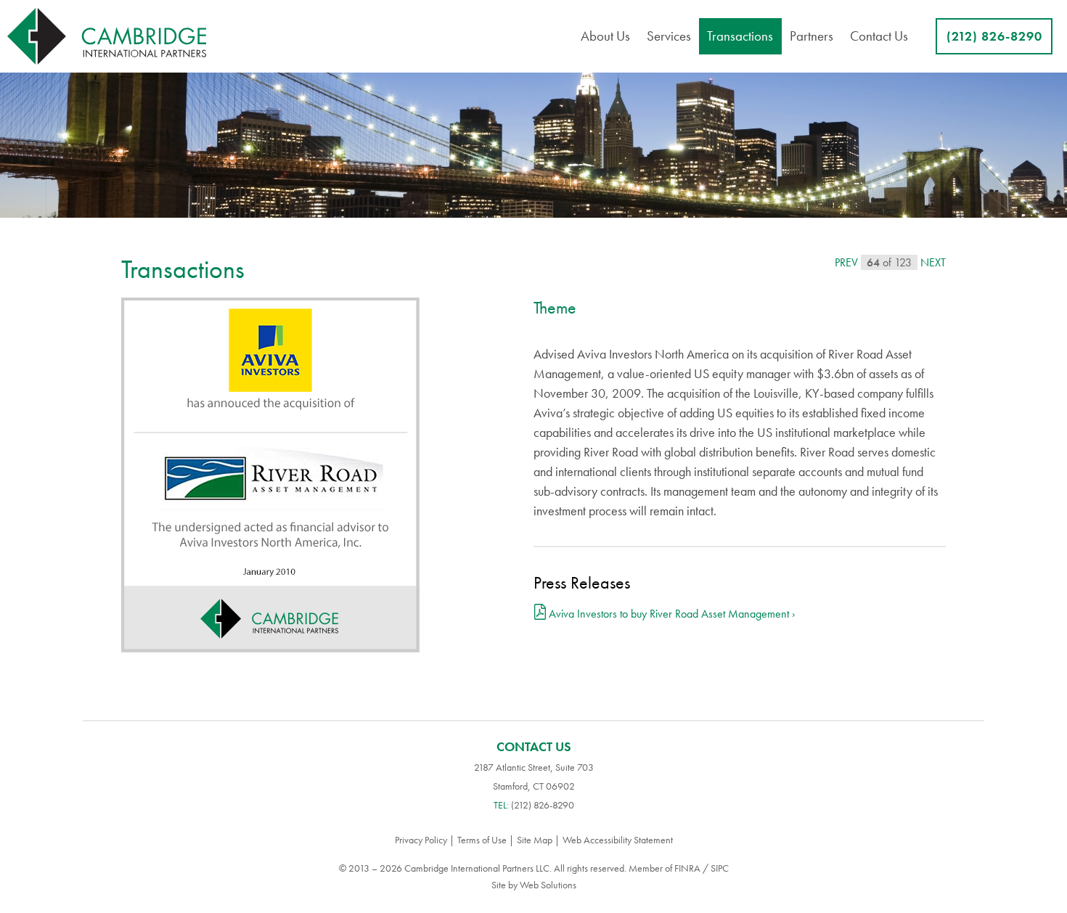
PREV (846, 262)
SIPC (720, 868)
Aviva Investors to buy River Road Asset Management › (672, 613)
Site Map (534, 839)
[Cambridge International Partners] (106, 36)
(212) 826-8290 (994, 36)
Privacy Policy (421, 839)
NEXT (933, 262)
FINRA (687, 868)
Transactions (740, 36)
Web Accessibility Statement (618, 839)
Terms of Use (482, 839)
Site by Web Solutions (533, 884)
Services (669, 36)
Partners (811, 36)
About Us (605, 36)
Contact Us (879, 36)
